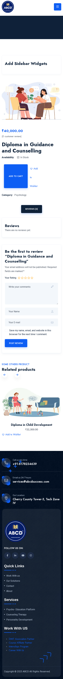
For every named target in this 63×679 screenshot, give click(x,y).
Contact (10, 586)
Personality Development (19, 619)
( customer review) (12, 136)
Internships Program (18, 646)
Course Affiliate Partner (20, 642)
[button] (34, 168)
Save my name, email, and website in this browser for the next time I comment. (30, 332)
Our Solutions (13, 581)
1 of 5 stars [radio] (19, 278)
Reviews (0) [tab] (31, 209)
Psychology (20, 195)
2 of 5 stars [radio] (22, 278)
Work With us (13, 576)
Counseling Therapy (16, 614)
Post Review (16, 343)
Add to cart (16, 176)
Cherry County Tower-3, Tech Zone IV (36, 501)
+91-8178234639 (25, 464)
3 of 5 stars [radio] (25, 278)
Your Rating (10, 277)
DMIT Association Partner (21, 639)
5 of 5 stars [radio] (32, 278)
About (9, 591)
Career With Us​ (16, 650)
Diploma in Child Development (31, 425)
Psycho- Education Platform (20, 609)
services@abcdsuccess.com (31, 482)
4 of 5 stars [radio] (28, 278)
